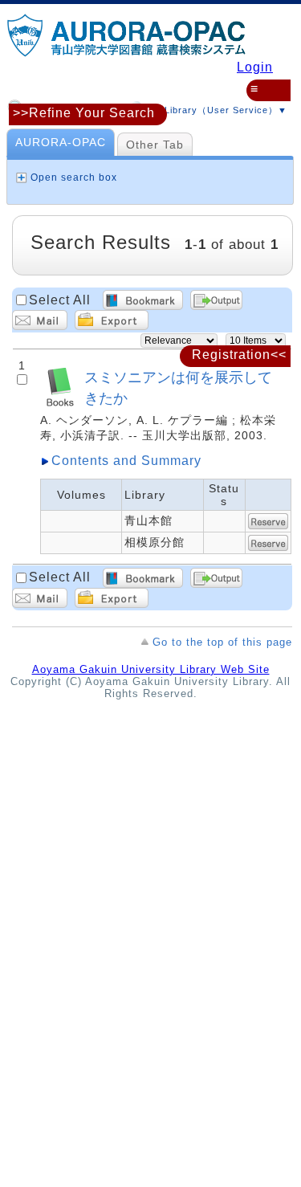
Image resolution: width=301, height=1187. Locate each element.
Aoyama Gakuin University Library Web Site (151, 669)
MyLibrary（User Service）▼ (217, 110)
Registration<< (239, 354)
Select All (60, 300)
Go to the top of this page (222, 642)
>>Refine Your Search (84, 113)
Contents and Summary (126, 460)
